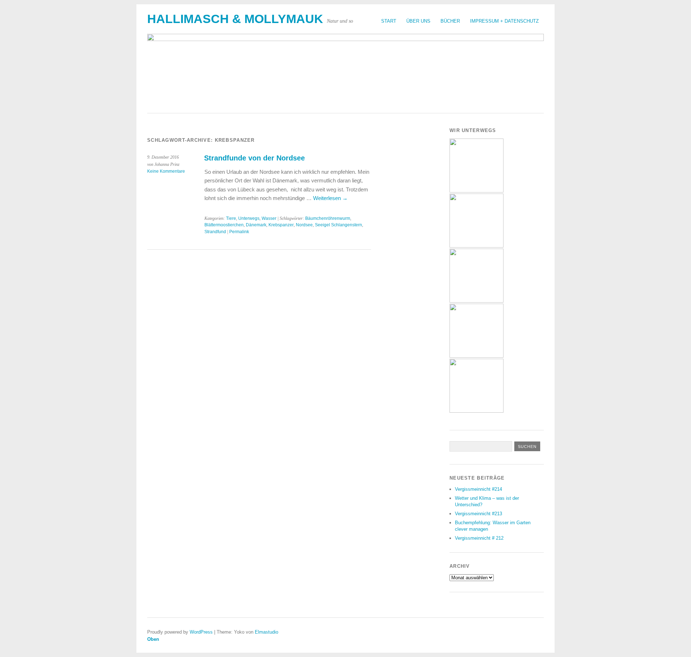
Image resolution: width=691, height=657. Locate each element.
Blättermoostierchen (224, 224)
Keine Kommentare (166, 171)
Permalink (239, 231)
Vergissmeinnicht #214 (478, 489)
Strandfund (215, 231)
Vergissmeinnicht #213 (478, 513)
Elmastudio (266, 632)
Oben (153, 639)
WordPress (201, 632)
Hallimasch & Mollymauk (235, 19)
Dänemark (256, 224)
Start (388, 21)
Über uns (418, 21)
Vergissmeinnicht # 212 (479, 538)
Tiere (231, 218)
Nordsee (304, 224)
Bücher (450, 21)
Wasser (269, 218)
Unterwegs (248, 218)
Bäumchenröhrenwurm (327, 218)
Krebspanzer (281, 224)
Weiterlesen (330, 198)
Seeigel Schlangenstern (338, 224)
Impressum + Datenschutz (504, 21)
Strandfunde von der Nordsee (254, 158)
